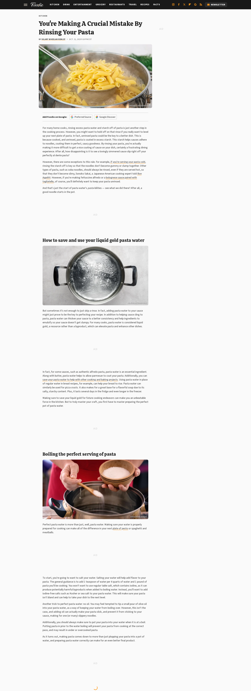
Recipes (144, 4)
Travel (133, 4)
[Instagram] (173, 6)
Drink (66, 4)
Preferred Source (83, 117)
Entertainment (82, 4)
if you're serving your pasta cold (128, 162)
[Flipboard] (189, 6)
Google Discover (107, 117)
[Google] (195, 6)
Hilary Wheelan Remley (54, 39)
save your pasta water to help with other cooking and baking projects (80, 380)
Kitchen (54, 4)
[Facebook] (178, 6)
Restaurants (117, 4)
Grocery (100, 4)
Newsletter (218, 4)
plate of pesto (120, 528)
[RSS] (200, 6)
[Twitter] (184, 6)
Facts (156, 4)
